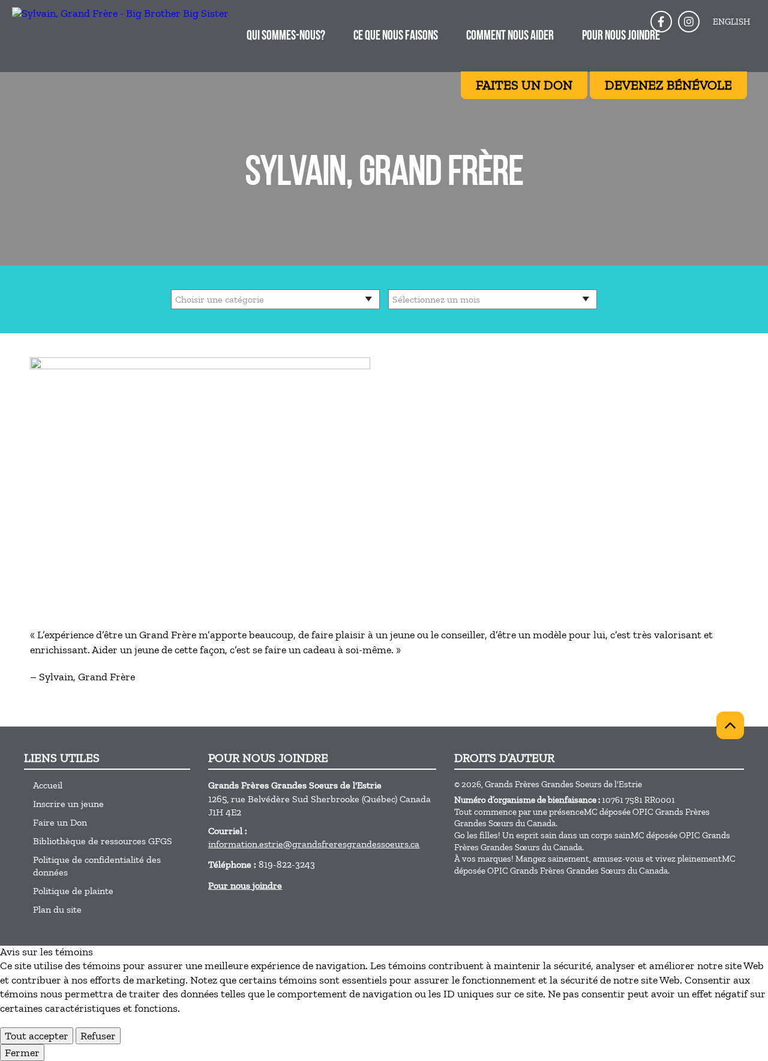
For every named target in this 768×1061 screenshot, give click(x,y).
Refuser (98, 1035)
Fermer (22, 1052)
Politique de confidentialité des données (97, 866)
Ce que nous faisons (395, 36)
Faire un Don (60, 822)
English (731, 21)
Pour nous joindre (621, 36)
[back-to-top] (730, 725)
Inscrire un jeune (68, 803)
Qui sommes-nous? (286, 36)
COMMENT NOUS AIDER (510, 36)
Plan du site (57, 909)
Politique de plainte (73, 890)
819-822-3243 (287, 864)
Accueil (47, 785)
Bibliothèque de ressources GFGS (102, 841)
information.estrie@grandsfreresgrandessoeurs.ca (313, 844)
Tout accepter (36, 1035)
